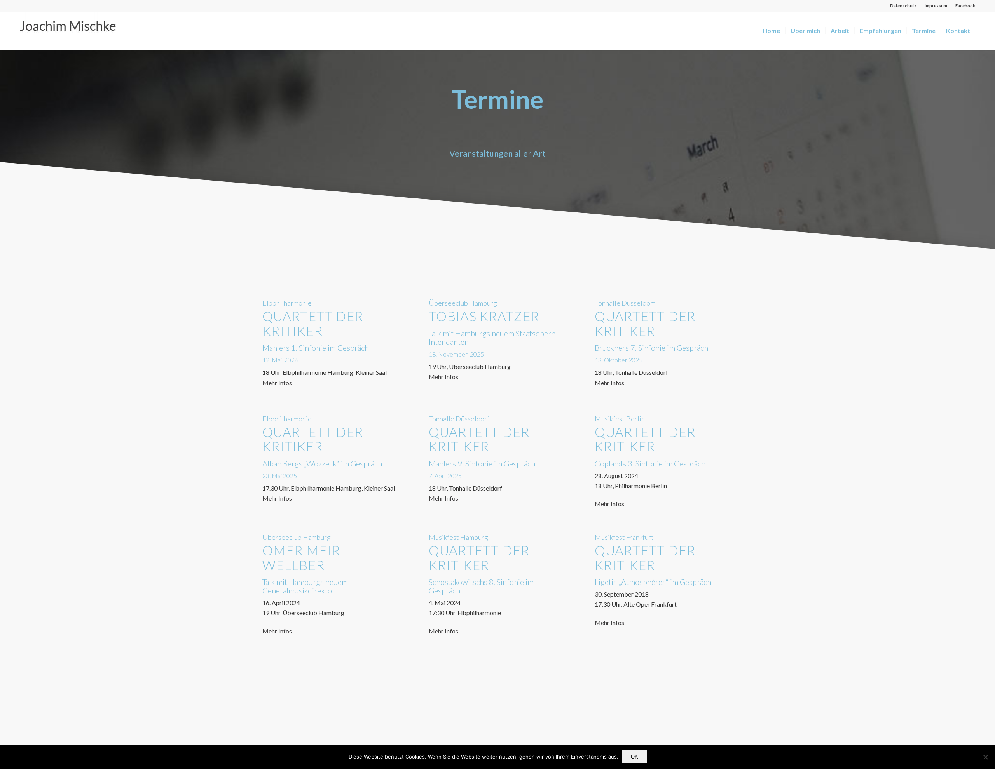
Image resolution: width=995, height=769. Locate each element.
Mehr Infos (277, 382)
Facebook (965, 5)
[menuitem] (903, 6)
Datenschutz (903, 5)
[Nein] (985, 757)
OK (634, 757)
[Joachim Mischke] (78, 30)
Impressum (936, 5)
